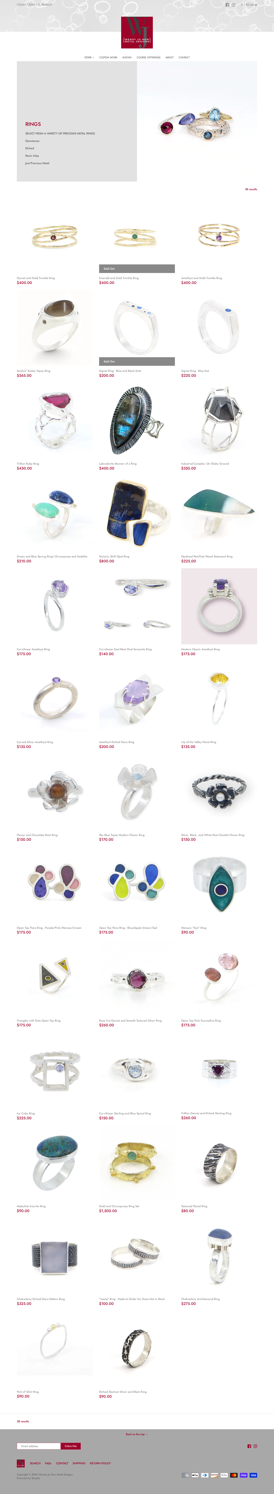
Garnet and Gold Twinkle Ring (36, 278)
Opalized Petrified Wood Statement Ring (207, 556)
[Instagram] (233, 4)
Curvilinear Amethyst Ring (33, 649)
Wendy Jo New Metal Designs (56, 1474)
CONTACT (62, 1463)
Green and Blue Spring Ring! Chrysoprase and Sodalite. (52, 556)
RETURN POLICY (100, 1463)
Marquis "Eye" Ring (193, 928)
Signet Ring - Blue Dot (195, 371)
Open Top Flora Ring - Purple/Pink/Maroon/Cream (49, 928)
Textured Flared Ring (194, 1206)
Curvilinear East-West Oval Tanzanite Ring (125, 649)
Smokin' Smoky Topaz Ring (33, 371)
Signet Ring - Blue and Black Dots (120, 371)
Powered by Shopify (28, 1478)
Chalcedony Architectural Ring (200, 1299)
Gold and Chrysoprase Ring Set (119, 1206)
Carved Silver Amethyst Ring (35, 742)
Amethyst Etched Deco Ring (116, 742)
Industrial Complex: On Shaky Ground (205, 464)
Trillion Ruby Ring (28, 464)
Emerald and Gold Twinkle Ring (119, 278)
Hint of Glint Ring (28, 1392)
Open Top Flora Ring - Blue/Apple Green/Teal (128, 928)
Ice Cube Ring (26, 1113)
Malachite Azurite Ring (31, 1206)
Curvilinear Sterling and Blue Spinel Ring (125, 1113)
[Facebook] (227, 4)
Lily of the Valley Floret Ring (198, 742)
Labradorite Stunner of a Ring (118, 464)
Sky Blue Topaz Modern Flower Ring (122, 835)
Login (21, 5)
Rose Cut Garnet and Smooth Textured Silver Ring (130, 1021)
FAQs (48, 1463)
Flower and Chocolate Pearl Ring (37, 835)
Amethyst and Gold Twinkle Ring (201, 278)
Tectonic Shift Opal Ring (114, 556)
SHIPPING (79, 1463)
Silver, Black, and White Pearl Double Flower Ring (213, 835)
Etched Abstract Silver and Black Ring (123, 1392)
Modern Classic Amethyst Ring (200, 649)
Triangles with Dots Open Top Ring (39, 1021)
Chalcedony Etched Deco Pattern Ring (41, 1299)
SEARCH (35, 1463)
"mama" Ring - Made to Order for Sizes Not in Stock (132, 1299)
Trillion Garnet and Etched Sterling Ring (206, 1113)
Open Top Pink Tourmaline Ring (201, 1021)
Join (32, 5)
